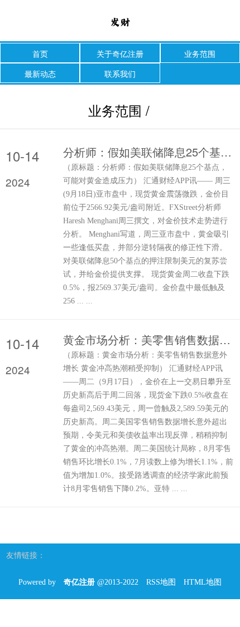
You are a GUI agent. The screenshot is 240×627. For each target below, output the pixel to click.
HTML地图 (203, 582)
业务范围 (199, 53)
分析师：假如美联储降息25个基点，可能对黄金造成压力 (149, 152)
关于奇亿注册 (120, 53)
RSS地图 (161, 582)
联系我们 (120, 73)
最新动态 (40, 73)
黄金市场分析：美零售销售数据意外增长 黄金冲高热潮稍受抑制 (149, 340)
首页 (40, 53)
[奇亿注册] (120, 21)
